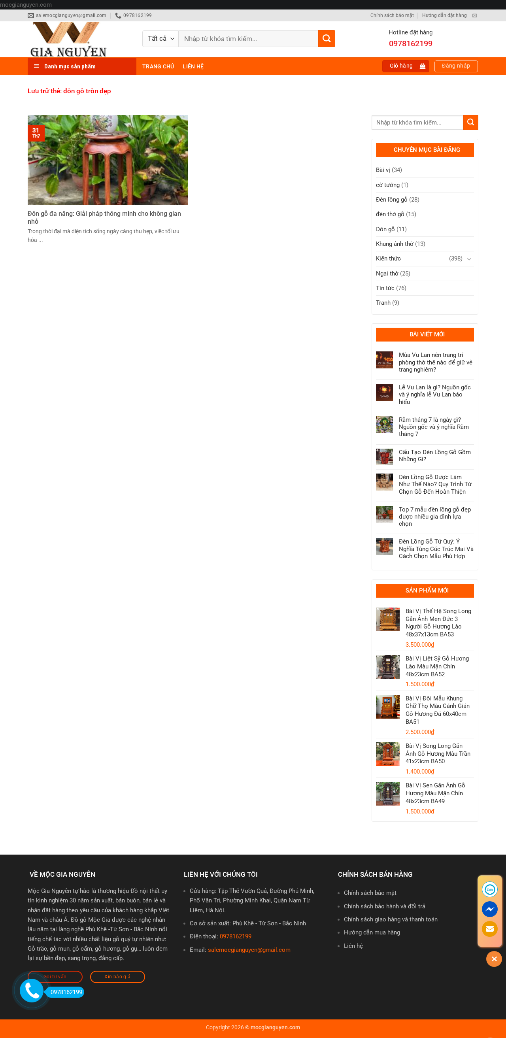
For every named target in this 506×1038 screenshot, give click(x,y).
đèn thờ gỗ (390, 214)
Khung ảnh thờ (394, 243)
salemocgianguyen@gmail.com (249, 949)
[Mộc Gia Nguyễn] (79, 39)
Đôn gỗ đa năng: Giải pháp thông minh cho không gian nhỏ (104, 217)
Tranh (383, 302)
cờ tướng (388, 185)
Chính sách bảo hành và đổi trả (384, 906)
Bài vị (383, 170)
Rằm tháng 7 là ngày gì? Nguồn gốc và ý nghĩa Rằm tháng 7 (434, 427)
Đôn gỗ (385, 229)
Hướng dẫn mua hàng (372, 932)
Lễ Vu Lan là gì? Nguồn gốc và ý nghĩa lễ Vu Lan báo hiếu (435, 394)
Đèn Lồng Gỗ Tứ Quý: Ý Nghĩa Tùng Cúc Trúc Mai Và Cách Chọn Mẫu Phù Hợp (436, 548)
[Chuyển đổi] (469, 258)
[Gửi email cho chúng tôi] (474, 15)
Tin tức (385, 288)
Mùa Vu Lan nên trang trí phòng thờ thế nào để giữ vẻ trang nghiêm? (435, 362)
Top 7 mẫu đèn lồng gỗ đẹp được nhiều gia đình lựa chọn (435, 516)
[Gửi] (326, 38)
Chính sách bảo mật (392, 15)
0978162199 (235, 936)
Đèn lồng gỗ (392, 199)
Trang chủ (158, 66)
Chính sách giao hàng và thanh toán (391, 919)
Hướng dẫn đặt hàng (444, 15)
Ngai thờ (387, 273)
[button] (406, 66)
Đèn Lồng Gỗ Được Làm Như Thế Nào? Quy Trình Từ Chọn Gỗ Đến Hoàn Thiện (435, 484)
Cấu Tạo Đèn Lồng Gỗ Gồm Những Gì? (435, 456)
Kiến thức (388, 258)
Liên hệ (193, 66)
